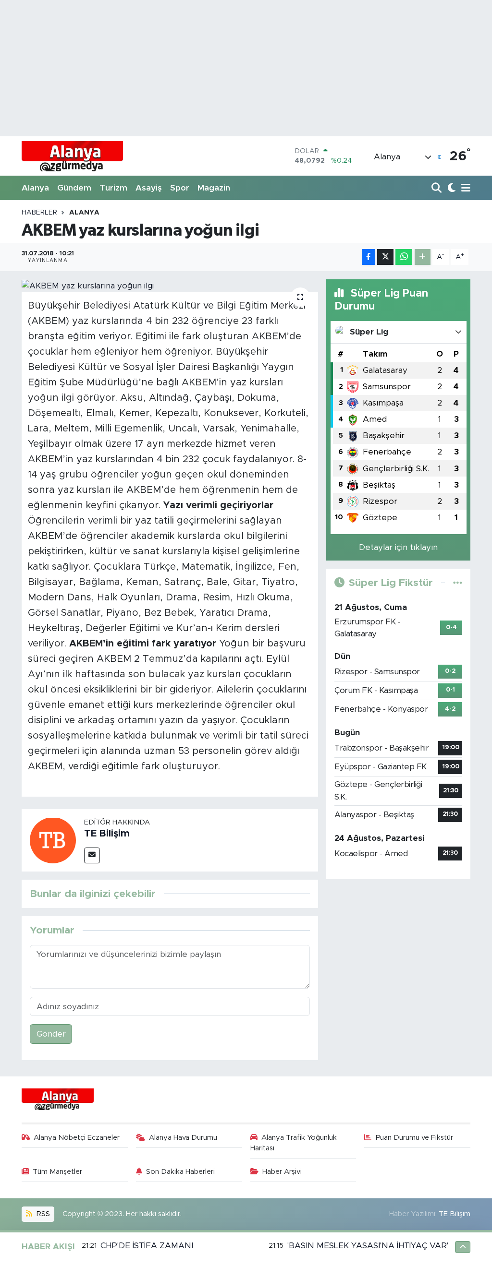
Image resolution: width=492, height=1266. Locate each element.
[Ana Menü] (464, 188)
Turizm (113, 188)
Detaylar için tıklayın (398, 547)
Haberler (39, 212)
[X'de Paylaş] (385, 257)
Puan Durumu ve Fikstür (414, 1137)
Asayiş (148, 188)
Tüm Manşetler (57, 1171)
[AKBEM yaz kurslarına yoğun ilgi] (170, 285)
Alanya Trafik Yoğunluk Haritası (293, 1143)
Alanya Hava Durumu (183, 1137)
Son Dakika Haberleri (180, 1171)
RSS (42, 1214)
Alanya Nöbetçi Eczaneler (77, 1137)
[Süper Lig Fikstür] (457, 583)
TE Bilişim (107, 833)
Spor (179, 188)
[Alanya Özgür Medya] (72, 156)
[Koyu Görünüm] (450, 188)
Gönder (51, 1034)
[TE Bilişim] (53, 840)
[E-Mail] (92, 855)
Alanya (35, 188)
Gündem (74, 188)
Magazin (213, 188)
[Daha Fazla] (422, 257)
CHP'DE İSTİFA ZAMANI (146, 1246)
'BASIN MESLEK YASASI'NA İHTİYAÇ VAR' (367, 1246)
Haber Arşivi (282, 1171)
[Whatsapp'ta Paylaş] (403, 257)
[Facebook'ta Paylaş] (368, 257)
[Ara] (437, 188)
